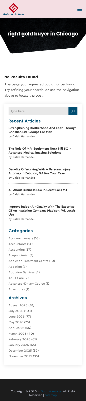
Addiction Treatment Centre (28, 260)
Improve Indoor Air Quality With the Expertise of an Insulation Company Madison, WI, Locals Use (42, 210)
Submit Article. (51, 391)
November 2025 (20, 356)
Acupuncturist (19, 255)
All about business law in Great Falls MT (38, 190)
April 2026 (16, 327)
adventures (17, 289)
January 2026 (19, 345)
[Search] (73, 111)
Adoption (15, 266)
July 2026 (16, 311)
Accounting (17, 249)
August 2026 (18, 305)
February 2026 (19, 339)
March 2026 (18, 333)
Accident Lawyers (21, 238)
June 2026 (17, 316)
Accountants (17, 244)
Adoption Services (22, 272)
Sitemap (51, 395)
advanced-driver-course (27, 283)
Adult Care (16, 278)
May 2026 (16, 322)
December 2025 (20, 350)
